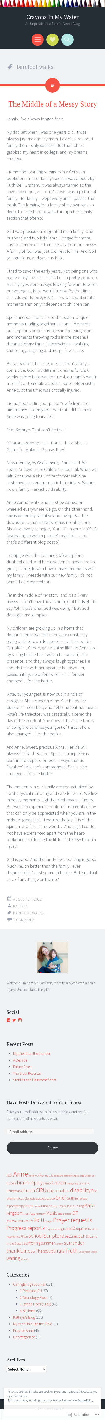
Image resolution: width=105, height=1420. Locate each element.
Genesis (30, 1198)
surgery (59, 1243)
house (37, 1206)
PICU (39, 1220)
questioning (55, 1229)
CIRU (41, 1190)
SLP (81, 1236)
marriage (29, 1213)
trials (58, 1250)
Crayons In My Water (52, 17)
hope (29, 1206)
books (11, 1183)
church (28, 1190)
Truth (71, 1250)
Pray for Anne (23, 1330)
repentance (13, 1236)
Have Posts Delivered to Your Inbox (44, 1102)
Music (51, 1213)
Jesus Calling (75, 1206)
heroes (82, 1198)
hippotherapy (16, 1206)
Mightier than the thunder (31, 1053)
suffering (32, 1243)
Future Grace (22, 1066)
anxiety (33, 1175)
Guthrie (72, 1198)
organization (65, 1213)
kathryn (20, 906)
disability (80, 1190)
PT (45, 1228)
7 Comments (24, 920)
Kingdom (15, 1213)
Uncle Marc (84, 1251)
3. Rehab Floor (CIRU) (35, 1304)
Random (92, 1229)
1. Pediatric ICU (31, 1291)
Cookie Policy (85, 1400)
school (36, 1235)
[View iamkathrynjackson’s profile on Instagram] (20, 1020)
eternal (11, 1198)
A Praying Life (45, 1175)
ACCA (9, 1175)
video (94, 1251)
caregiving (72, 1183)
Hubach (46, 1206)
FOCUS (20, 1198)
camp (47, 1183)
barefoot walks (28, 913)
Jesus (62, 1206)
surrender (74, 1243)
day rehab (56, 1190)
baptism (58, 1175)
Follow (53, 1148)
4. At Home (27, 1310)
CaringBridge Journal (29, 1284)
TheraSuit (44, 1251)
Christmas (13, 1191)
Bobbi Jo (89, 1175)
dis (67, 1191)
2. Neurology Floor (34, 1297)
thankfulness (21, 1250)
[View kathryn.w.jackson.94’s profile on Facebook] (8, 1020)
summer (48, 1243)
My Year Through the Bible (32, 1324)
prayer (48, 1221)
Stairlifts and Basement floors (34, 1080)
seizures (71, 1236)
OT (75, 1213)
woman (24, 1259)
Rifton (24, 1236)
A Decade (20, 1060)
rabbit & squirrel (75, 1228)
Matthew (40, 1213)
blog (82, 1175)
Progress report (24, 1228)
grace (51, 1198)
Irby (55, 1206)
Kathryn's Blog (24, 1317)
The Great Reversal (27, 1073)
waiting (13, 1258)
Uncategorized (24, 1337)
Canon (59, 1182)
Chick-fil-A (84, 1183)
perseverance (20, 1221)
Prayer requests (72, 1220)
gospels (41, 1198)
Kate (89, 1205)
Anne (20, 1174)
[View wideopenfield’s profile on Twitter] (14, 1020)
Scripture (53, 1235)
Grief (60, 1197)
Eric (94, 1190)
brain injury (29, 1182)
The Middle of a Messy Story (52, 103)
